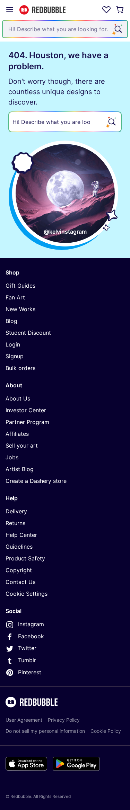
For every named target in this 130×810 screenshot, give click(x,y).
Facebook (31, 636)
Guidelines (19, 546)
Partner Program (27, 421)
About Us (18, 398)
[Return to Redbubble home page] (42, 10)
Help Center (21, 534)
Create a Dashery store (36, 480)
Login (13, 344)
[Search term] (117, 29)
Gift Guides (20, 285)
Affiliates (17, 433)
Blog (11, 320)
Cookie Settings (26, 594)
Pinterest (29, 672)
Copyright (19, 570)
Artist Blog (20, 469)
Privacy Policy (64, 720)
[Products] (10, 10)
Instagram (31, 624)
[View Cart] (120, 10)
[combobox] (65, 29)
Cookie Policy (105, 731)
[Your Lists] (106, 10)
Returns (15, 523)
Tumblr (27, 660)
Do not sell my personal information (45, 731)
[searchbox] (65, 122)
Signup (15, 356)
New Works (20, 309)
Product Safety (25, 558)
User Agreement (24, 720)
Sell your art (22, 445)
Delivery (16, 511)
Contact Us (20, 581)
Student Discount (28, 332)
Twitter (27, 648)
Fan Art (15, 297)
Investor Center (26, 410)
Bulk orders (20, 367)
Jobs (12, 457)
